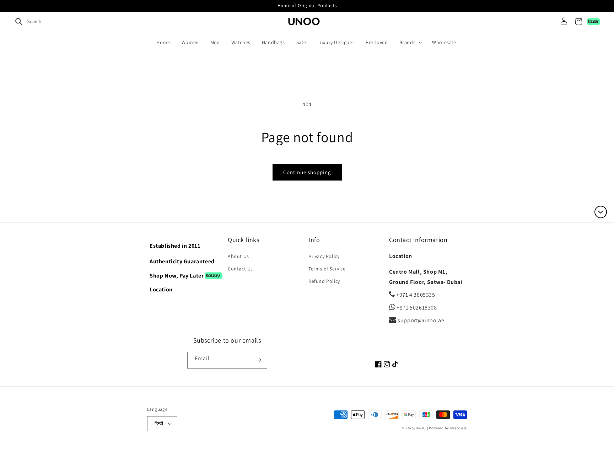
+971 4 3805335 (415, 295)
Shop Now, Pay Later (177, 275)
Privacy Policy (323, 256)
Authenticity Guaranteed (182, 261)
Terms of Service (327, 268)
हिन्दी (159, 423)
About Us (238, 256)
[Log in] (561, 22)
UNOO (421, 428)
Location (161, 289)
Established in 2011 (175, 245)
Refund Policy (324, 281)
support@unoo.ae (420, 320)
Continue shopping (307, 172)
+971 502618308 (416, 307)
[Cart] (578, 21)
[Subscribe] (259, 360)
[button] (412, 42)
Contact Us (240, 268)
